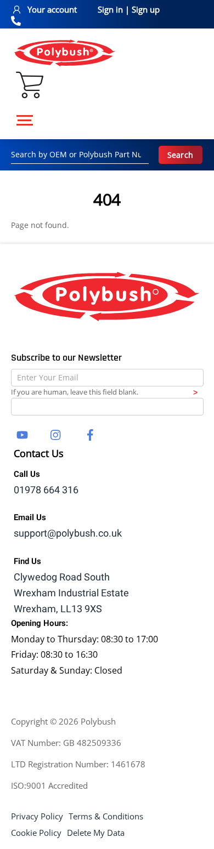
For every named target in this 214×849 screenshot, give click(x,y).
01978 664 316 (46, 490)
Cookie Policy (36, 832)
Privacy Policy (37, 816)
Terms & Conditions (106, 816)
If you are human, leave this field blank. (74, 392)
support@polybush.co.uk (68, 533)
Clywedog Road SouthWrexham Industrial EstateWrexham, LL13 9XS (71, 593)
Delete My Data (96, 832)
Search (180, 155)
